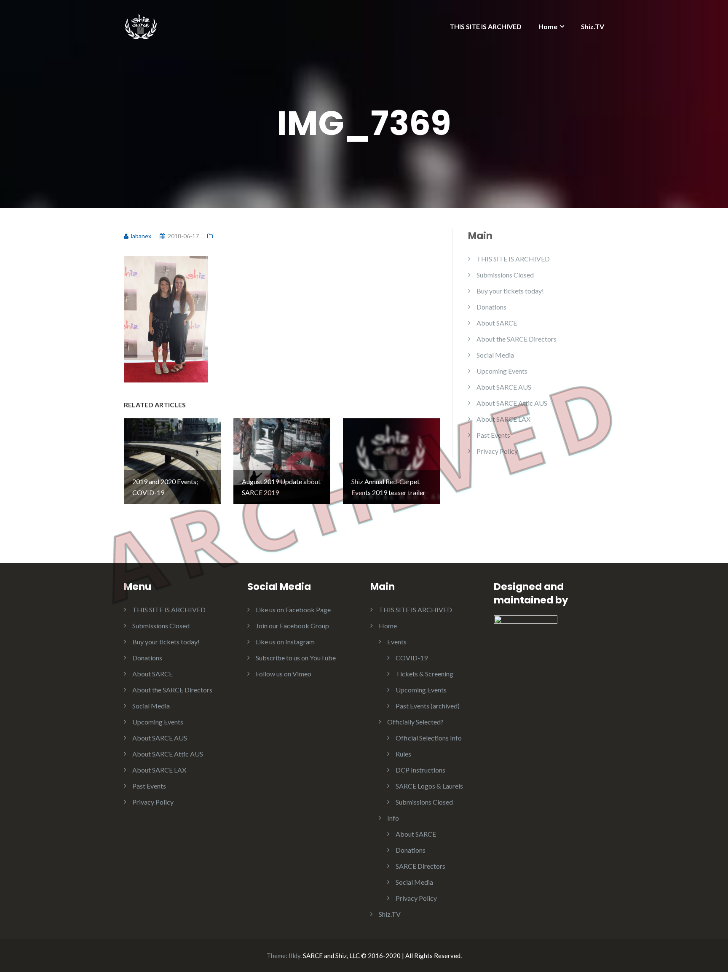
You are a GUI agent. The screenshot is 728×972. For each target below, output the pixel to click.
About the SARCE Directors (516, 339)
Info (393, 818)
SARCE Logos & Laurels (429, 786)
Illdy (294, 955)
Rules (403, 754)
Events (397, 642)
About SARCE (496, 323)
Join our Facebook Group (292, 626)
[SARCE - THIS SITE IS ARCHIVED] (141, 24)
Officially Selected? (415, 722)
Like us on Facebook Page (293, 610)
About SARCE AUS (503, 387)
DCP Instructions (420, 770)
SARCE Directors (420, 866)
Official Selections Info (429, 738)
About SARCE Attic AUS (511, 403)
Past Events (493, 435)
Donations (491, 307)
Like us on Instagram (285, 642)
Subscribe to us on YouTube (296, 658)
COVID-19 (412, 658)
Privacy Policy (497, 451)
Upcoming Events (501, 371)
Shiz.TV (592, 26)
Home (547, 26)
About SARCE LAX (503, 419)
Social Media (495, 355)
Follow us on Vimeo (283, 674)
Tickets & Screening (424, 674)
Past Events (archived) (428, 706)
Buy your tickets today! (510, 291)
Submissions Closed (505, 275)
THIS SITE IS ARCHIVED (486, 26)
